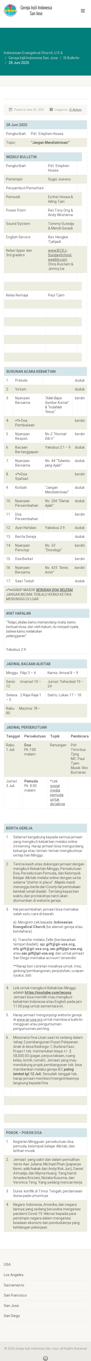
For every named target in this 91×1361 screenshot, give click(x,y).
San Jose (11, 1306)
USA (7, 1264)
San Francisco (15, 1295)
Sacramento (14, 1285)
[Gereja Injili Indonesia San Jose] (30, 10)
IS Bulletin (75, 109)
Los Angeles (14, 1275)
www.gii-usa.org (29, 1020)
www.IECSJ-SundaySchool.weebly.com (60, 255)
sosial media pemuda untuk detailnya (57, 795)
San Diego (12, 1316)
